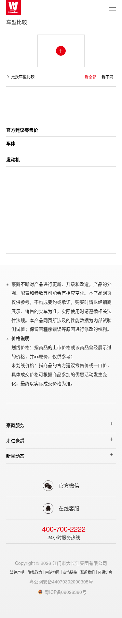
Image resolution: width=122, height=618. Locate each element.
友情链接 (70, 572)
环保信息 (105, 572)
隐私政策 (35, 572)
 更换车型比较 (20, 77)
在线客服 (69, 508)
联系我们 (87, 572)
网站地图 (52, 572)
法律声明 (17, 572)
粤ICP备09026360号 (66, 592)
